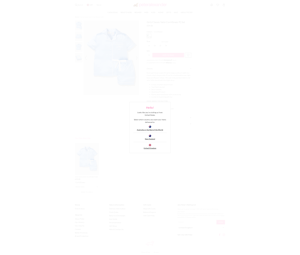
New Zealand (150, 139)
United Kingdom (150, 148)
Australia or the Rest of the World (150, 130)
